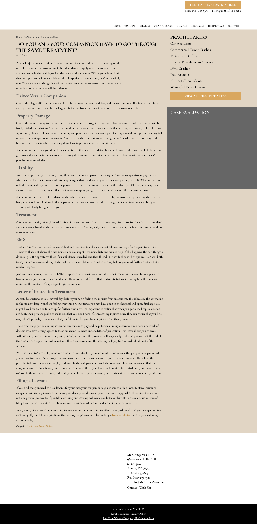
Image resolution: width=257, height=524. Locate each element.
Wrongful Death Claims (187, 87)
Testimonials (216, 26)
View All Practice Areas (206, 96)
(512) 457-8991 (200, 10)
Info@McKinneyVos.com (147, 482)
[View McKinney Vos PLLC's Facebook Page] (155, 488)
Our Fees (182, 26)
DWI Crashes (180, 68)
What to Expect (163, 26)
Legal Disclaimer (120, 513)
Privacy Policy (138, 513)
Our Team (130, 26)
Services (145, 26)
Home (117, 26)
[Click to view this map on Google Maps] (103, 472)
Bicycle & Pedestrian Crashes (191, 62)
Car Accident (32, 426)
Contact (233, 26)
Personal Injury (46, 426)
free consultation (122, 415)
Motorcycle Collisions (186, 56)
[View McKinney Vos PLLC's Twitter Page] (162, 488)
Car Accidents (181, 43)
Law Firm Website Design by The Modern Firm (128, 518)
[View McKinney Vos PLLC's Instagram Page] (169, 488)
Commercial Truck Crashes (190, 49)
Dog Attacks (179, 74)
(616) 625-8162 (232, 10)
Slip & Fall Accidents (186, 81)
